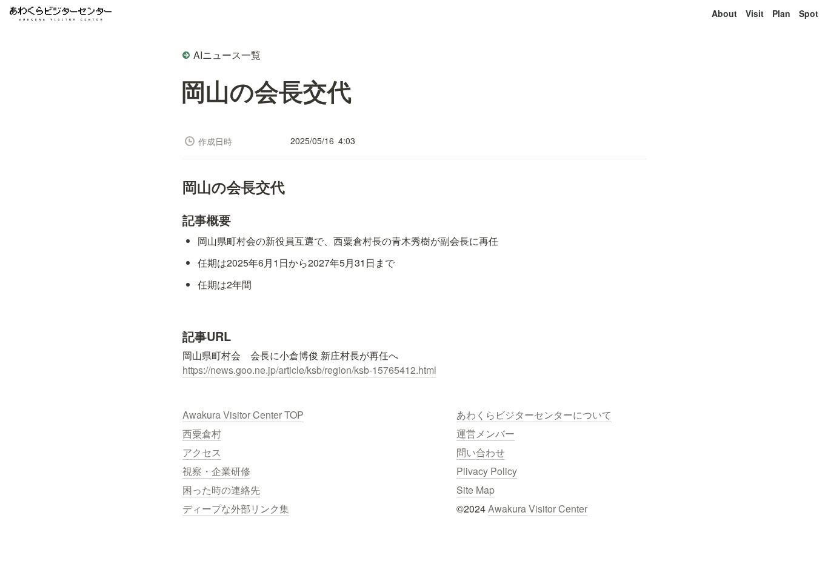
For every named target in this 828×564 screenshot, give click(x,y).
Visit (755, 13)
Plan (781, 13)
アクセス (201, 452)
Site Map (475, 490)
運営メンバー (485, 433)
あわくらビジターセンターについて (534, 415)
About (724, 13)
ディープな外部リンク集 (235, 509)
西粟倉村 (201, 433)
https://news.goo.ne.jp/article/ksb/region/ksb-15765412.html (309, 370)
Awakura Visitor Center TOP (243, 415)
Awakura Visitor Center (537, 509)
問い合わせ (480, 452)
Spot (808, 13)
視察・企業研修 (216, 471)
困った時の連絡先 (221, 490)
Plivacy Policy (486, 471)
